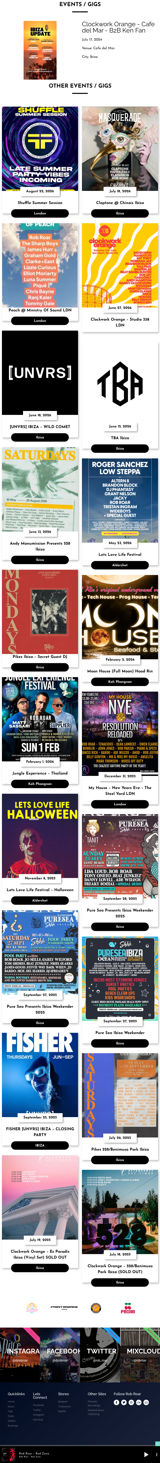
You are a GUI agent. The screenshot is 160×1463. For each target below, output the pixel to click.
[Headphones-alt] (146, 1402)
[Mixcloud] (138, 1402)
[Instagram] (131, 1402)
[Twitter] (124, 1402)
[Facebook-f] (116, 1402)
